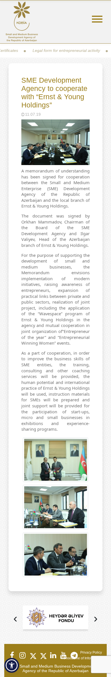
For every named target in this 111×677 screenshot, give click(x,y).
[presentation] (15, 619)
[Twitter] (32, 655)
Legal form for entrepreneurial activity (55, 50)
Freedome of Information (83, 658)
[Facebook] (12, 655)
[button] (12, 665)
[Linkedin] (53, 655)
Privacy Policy (91, 652)
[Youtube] (63, 655)
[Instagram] (22, 655)
